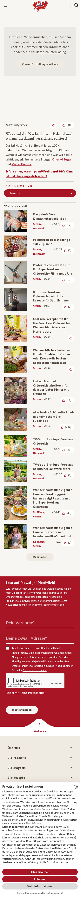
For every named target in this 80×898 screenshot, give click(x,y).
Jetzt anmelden (22, 709)
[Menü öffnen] (5, 5)
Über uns (14, 748)
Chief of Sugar (61, 159)
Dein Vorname (20, 623)
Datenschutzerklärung (51, 52)
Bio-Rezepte (16, 777)
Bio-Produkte (17, 758)
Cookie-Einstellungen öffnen (40, 64)
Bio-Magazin (17, 768)
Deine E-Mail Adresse (26, 638)
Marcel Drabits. (21, 164)
